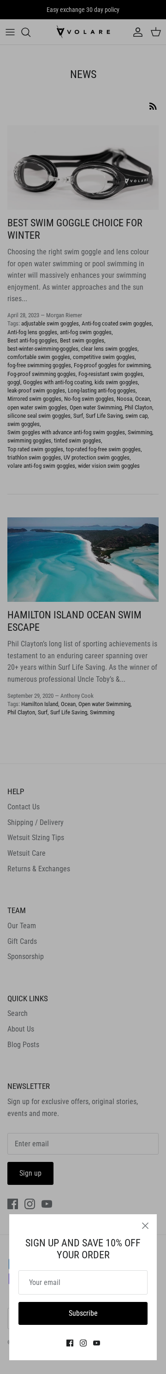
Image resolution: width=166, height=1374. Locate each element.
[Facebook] (69, 1343)
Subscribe (83, 1313)
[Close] (145, 1226)
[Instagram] (83, 1343)
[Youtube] (96, 1343)
